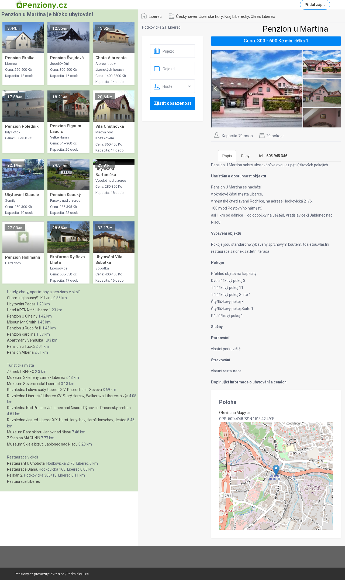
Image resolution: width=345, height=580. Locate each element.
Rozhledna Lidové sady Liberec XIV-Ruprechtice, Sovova (54, 389)
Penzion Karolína (21, 334)
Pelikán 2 (14, 475)
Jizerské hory (211, 16)
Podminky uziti (78, 574)
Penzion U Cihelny (22, 316)
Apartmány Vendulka (25, 340)
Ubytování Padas (21, 304)
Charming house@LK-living (30, 298)
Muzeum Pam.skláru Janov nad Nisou (39, 432)
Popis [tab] (227, 156)
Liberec (155, 16)
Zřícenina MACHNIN (23, 438)
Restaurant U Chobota (26, 463)
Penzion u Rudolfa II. (24, 328)
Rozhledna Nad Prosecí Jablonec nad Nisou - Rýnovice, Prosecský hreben (69, 408)
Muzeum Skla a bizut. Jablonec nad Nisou (42, 444)
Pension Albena (20, 352)
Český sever (187, 16)
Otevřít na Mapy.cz (235, 412)
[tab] (273, 155)
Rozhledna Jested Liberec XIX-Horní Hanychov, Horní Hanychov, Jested (66, 420)
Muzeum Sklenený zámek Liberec (36, 377)
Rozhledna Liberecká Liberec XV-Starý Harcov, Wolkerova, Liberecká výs (67, 396)
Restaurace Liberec (23, 481)
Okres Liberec (263, 16)
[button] (276, 470)
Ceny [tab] (245, 156)
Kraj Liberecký (237, 16)
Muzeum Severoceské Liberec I (33, 384)
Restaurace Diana (22, 469)
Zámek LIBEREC (20, 371)
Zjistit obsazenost (172, 103)
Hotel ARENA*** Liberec (27, 310)
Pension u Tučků (21, 346)
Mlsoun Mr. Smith (21, 322)
